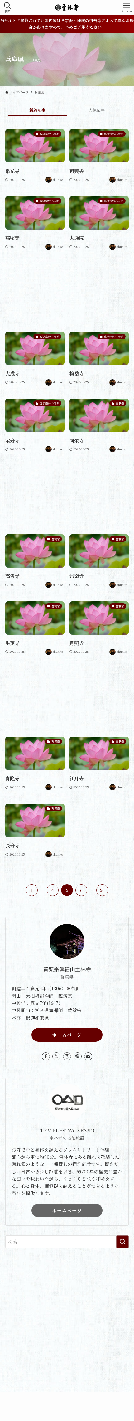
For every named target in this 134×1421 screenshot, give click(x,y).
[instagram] (67, 1056)
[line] (78, 1056)
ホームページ (67, 1034)
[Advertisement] (67, 291)
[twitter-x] (56, 1056)
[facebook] (46, 1056)
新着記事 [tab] (37, 110)
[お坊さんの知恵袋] (67, 7)
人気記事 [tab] (97, 110)
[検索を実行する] (122, 1241)
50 (102, 890)
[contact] (88, 1056)
